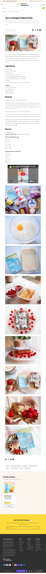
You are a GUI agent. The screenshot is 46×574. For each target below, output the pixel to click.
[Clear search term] (41, 8)
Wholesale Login (30, 549)
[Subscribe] (38, 528)
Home (5, 11)
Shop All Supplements (21, 542)
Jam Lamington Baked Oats (14, 11)
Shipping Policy (38, 544)
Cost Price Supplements (8, 570)
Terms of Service (38, 549)
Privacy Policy (38, 545)
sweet (21, 468)
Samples (20, 544)
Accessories (21, 550)
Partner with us (30, 545)
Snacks (20, 547)
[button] (2, 4)
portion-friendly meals (33, 465)
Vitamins (20, 548)
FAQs (37, 550)
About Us (29, 542)
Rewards (28, 541)
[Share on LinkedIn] (40, 30)
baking (7, 465)
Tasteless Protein (13, 76)
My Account (38, 541)
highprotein (25, 465)
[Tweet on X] (35, 30)
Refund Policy (38, 547)
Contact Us (38, 542)
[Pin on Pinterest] (38, 30)
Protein (20, 545)
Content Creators (30, 547)
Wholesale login (34, 1)
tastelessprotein (27, 468)
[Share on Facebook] (33, 30)
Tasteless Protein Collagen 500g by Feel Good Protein (8, 497)
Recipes (8, 11)
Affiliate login (41, 1)
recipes (7, 468)
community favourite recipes (16, 465)
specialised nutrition (14, 468)
